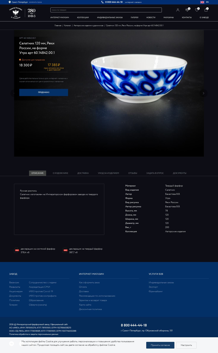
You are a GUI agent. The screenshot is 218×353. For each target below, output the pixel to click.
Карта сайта (85, 305)
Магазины (169, 17)
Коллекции (83, 17)
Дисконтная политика (90, 309)
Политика (14, 300)
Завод (13, 274)
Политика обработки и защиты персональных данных (33, 334)
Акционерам (16, 291)
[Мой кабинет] (177, 10)
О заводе (204, 17)
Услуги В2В (156, 274)
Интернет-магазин (59, 17)
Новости (150, 17)
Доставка (84, 291)
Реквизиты (14, 287)
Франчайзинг (156, 291)
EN (207, 2)
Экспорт (153, 287)
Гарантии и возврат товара (93, 300)
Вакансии (14, 282)
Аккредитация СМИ (39, 287)
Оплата (83, 287)
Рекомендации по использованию (97, 296)
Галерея (134, 17)
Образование (36, 300)
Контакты (187, 17)
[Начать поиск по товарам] (159, 10)
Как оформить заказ (89, 282)
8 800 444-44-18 (114, 2)
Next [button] (203, 93)
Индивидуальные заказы (110, 17)
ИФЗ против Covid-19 (41, 291)
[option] (109, 93)
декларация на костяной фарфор (38, 249)
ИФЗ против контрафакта (42, 296)
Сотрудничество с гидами (42, 282)
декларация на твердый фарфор (85, 249)
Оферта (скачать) (38, 305)
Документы (15, 296)
